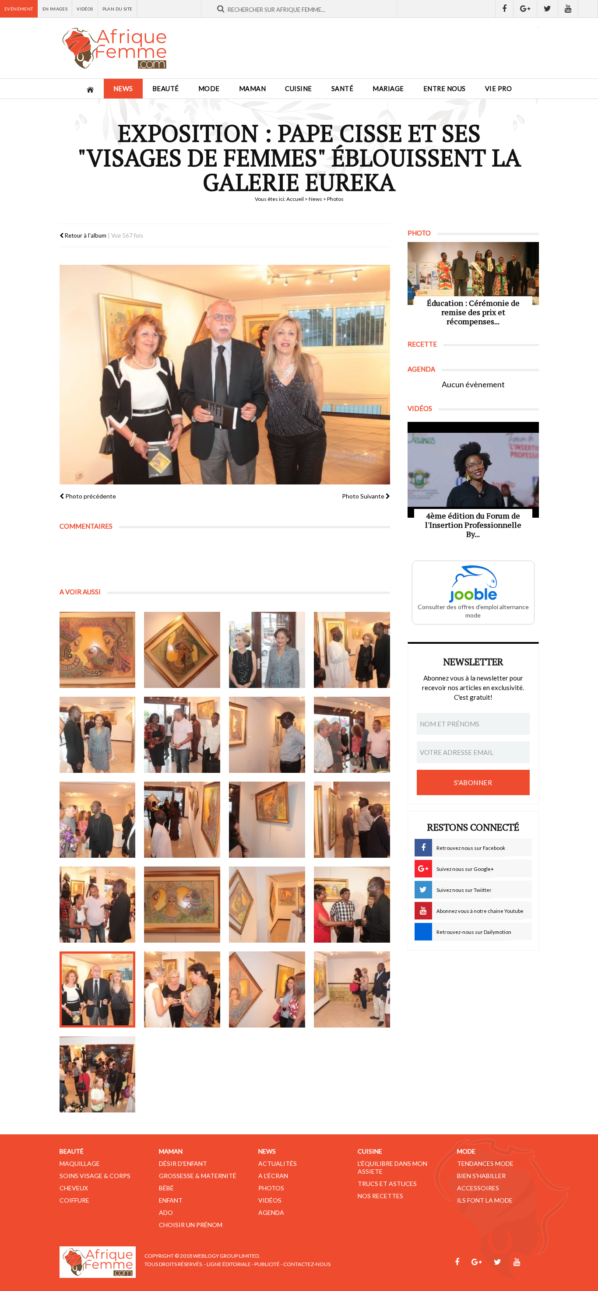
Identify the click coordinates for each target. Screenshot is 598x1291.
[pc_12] (267, 820)
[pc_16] (267, 905)
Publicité (267, 1264)
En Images (55, 8)
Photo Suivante (364, 496)
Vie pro (498, 88)
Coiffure (74, 1200)
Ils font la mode (485, 1200)
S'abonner (473, 782)
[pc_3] (182, 650)
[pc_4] (267, 650)
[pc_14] (98, 905)
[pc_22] (98, 1074)
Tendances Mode (485, 1163)
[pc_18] (98, 989)
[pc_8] (267, 735)
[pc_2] (98, 650)
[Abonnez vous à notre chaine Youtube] (568, 9)
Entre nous (444, 88)
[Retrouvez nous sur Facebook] (504, 9)
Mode (209, 88)
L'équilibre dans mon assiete (392, 1167)
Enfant (171, 1200)
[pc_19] (182, 989)
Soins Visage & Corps (95, 1175)
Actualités (277, 1163)
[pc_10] (98, 820)
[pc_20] (267, 989)
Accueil (295, 199)
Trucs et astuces (387, 1183)
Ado (166, 1212)
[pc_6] (98, 735)
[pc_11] (182, 820)
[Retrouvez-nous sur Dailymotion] (588, 9)
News (123, 88)
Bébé (166, 1188)
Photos (271, 1188)
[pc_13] (352, 820)
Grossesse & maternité (197, 1175)
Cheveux (74, 1188)
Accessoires (478, 1188)
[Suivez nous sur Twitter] (547, 9)
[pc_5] (352, 650)
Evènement (18, 8)
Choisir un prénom (190, 1224)
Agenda (271, 1212)
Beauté (165, 88)
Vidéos (85, 8)
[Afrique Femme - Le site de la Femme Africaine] (114, 48)
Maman (252, 88)
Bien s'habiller (481, 1175)
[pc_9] (352, 735)
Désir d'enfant (183, 1163)
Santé (342, 88)
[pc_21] (352, 989)
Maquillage (80, 1163)
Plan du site (117, 8)
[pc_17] (352, 905)
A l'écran (273, 1175)
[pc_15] (182, 905)
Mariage (388, 88)
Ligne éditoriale (229, 1264)
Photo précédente (90, 496)
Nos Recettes (380, 1196)
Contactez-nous (307, 1264)
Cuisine (298, 88)
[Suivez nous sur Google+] (525, 9)
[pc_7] (182, 735)
